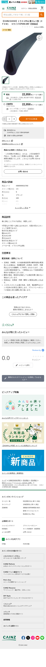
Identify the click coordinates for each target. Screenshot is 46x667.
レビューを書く (39, 27)
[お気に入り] (39, 38)
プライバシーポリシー (30, 525)
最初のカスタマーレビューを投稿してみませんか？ (24, 378)
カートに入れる (31, 119)
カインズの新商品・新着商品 (12, 473)
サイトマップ (6, 504)
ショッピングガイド (8, 525)
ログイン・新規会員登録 (29, 8)
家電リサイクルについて (31, 511)
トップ (4, 480)
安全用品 (26, 480)
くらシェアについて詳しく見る (23, 314)
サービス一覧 (6, 501)
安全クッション (7, 483)
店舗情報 (5, 507)
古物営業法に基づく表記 (31, 504)
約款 (25, 340)
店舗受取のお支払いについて (11, 144)
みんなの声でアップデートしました (15, 418)
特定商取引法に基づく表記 (31, 501)
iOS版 (4, 544)
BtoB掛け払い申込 (29, 514)
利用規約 (5, 529)
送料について (6, 141)
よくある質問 (6, 532)
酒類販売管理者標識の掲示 (31, 507)
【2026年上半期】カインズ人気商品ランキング (19, 446)
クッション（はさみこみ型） (23, 483)
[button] (41, 14)
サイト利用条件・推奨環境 (31, 529)
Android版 (26, 544)
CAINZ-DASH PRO (14, 480)
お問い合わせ (23, 171)
